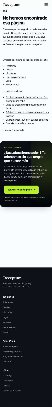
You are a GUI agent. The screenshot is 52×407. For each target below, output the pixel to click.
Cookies (6, 385)
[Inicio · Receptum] (12, 4)
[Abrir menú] (46, 4)
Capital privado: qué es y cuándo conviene (27, 119)
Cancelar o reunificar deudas (20, 123)
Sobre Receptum (10, 346)
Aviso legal (7, 375)
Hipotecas (11, 73)
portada (20, 130)
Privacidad (8, 380)
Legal (8, 80)
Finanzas (7, 322)
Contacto (7, 361)
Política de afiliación (12, 390)
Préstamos (11, 65)
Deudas (10, 69)
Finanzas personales (16, 77)
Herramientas (12, 84)
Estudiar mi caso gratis (21, 189)
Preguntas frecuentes (13, 356)
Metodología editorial (12, 351)
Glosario (6, 332)
